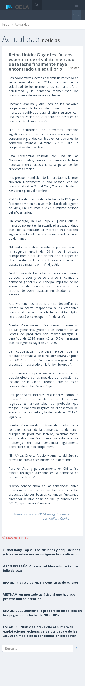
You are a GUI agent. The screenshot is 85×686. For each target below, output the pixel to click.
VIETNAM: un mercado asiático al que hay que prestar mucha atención (39, 596)
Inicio (6, 24)
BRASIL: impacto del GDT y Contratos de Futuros (41, 582)
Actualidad (22, 24)
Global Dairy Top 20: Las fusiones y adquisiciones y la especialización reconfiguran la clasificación (41, 552)
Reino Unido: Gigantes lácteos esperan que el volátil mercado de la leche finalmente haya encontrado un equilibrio (41, 62)
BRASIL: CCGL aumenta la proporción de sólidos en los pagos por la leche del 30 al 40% (42, 613)
